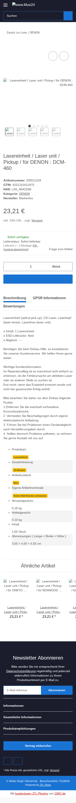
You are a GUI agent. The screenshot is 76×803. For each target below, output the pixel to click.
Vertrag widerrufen (38, 745)
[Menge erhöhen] (67, 266)
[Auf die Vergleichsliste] (52, 56)
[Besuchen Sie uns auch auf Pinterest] (7, 761)
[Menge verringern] (8, 266)
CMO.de (60, 793)
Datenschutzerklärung (21, 671)
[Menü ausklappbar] (5, 3)
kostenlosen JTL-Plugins (31, 793)
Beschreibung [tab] (14, 298)
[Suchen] (68, 15)
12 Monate (19, 470)
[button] (56, 4)
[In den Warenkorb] (6, 45)
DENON (24, 193)
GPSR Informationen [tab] (49, 298)
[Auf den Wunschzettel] (63, 56)
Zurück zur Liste (17, 32)
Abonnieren (56, 690)
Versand (36, 220)
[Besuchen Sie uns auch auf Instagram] (18, 761)
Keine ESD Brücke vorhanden (30, 496)
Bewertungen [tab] (14, 306)
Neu (16, 483)
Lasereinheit (20, 457)
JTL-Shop (45, 784)
